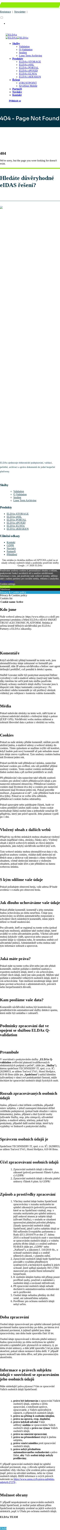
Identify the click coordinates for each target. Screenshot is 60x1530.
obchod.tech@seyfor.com (44, 6)
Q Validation (20, 494)
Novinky (17, 91)
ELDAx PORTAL (29, 67)
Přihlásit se (15, 100)
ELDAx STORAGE (30, 61)
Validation (24, 46)
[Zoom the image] (30, 332)
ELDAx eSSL (26, 64)
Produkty (17, 58)
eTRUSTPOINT (28, 82)
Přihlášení (12, 554)
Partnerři (11, 551)
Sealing (23, 52)
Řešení (16, 79)
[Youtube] (0, 478)
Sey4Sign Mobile (28, 85)
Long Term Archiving (30, 55)
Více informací (7, 581)
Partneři (17, 88)
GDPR (10, 545)
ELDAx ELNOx (28, 73)
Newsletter (20, 11)
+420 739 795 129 (16, 6)
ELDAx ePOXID (28, 70)
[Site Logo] (11, 34)
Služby (16, 43)
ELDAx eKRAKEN (30, 76)
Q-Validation (25, 49)
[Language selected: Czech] (30, 20)
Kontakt (17, 95)
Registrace (5, 11)
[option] (33, 23)
